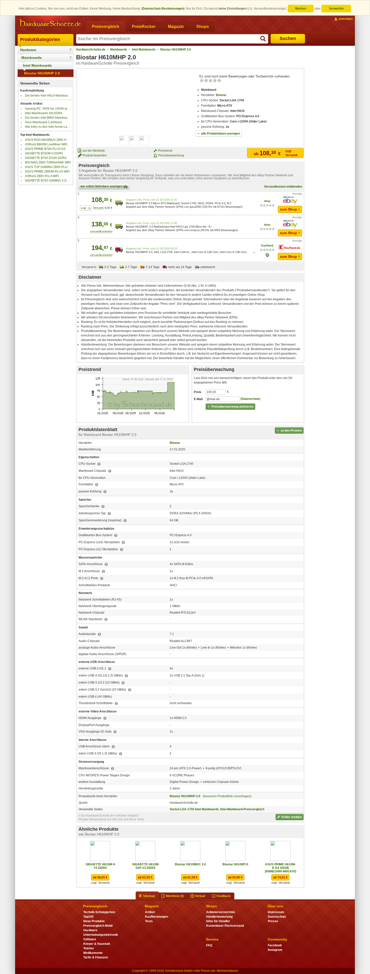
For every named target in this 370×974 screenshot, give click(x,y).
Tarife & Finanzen (95, 957)
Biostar (221, 95)
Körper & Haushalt (96, 944)
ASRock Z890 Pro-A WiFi (42, 176)
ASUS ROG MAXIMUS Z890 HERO (49, 140)
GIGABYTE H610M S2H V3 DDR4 (145, 866)
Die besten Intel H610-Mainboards (48, 95)
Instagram (275, 950)
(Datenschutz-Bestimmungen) (162, 8)
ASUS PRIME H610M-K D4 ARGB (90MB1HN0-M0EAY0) (280, 868)
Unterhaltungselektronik (100, 935)
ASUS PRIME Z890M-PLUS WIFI (47, 171)
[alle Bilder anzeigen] (134, 140)
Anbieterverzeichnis (220, 912)
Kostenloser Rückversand (225, 925)
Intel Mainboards (37, 65)
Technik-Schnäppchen (99, 912)
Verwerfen (336, 8)
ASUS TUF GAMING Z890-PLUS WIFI (50, 167)
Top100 (88, 916)
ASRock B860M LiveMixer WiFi (46, 144)
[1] (86, 207)
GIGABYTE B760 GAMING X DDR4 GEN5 (53, 180)
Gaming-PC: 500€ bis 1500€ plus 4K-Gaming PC (58, 108)
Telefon (88, 948)
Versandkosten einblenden (283, 186)
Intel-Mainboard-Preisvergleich (242, 809)
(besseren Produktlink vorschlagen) (227, 796)
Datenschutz (250, 399)
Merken (300, 8)
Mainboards (31, 58)
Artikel (150, 912)
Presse (273, 921)
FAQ (209, 945)
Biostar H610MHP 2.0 (42, 73)
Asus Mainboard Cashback (43, 122)
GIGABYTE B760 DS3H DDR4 (45, 158)
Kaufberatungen (156, 916)
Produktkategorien (40, 39)
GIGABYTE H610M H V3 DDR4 (100, 866)
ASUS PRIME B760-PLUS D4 (45, 149)
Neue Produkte (94, 921)
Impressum (276, 912)
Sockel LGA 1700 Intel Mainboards (194, 809)
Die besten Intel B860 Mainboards (48, 117)
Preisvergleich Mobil (98, 925)
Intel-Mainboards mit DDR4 (43, 113)
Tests (149, 921)
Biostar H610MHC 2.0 (190, 864)
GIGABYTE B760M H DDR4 (44, 153)
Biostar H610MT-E (235, 864)
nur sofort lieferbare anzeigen (101, 186)
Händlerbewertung (219, 916)
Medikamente (93, 953)
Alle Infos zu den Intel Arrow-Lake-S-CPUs (54, 127)
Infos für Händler (218, 921)
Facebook (275, 945)
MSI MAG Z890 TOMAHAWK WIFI (48, 162)
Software (89, 939)
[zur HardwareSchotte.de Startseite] (50, 23)
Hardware (28, 50)
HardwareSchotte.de (90, 49)
